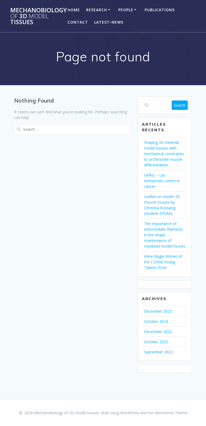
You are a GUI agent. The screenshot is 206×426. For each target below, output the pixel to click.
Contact (78, 22)
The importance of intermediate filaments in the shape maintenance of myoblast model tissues (164, 235)
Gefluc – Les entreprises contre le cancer (162, 181)
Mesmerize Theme (170, 412)
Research (96, 9)
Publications (160, 9)
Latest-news (108, 22)
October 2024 (156, 321)
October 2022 (156, 341)
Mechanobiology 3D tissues (38, 16)
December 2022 (158, 331)
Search (180, 105)
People (125, 9)
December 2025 (158, 311)
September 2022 (158, 351)
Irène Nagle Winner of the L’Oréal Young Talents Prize (163, 262)
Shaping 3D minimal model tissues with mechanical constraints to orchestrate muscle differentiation (164, 153)
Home (74, 9)
